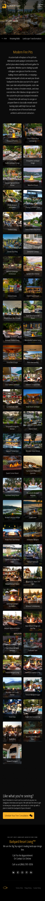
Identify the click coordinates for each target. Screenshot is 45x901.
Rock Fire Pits (16, 781)
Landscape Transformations (32, 38)
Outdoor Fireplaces (20, 786)
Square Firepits (39, 768)
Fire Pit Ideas (38, 776)
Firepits (29, 786)
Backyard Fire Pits (7, 778)
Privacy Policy (28, 888)
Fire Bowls (35, 781)
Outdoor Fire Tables (29, 783)
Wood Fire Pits (37, 786)
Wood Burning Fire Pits (35, 773)
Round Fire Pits (16, 770)
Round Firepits (5, 770)
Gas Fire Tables (29, 778)
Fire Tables (40, 783)
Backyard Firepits (19, 778)
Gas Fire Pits (18, 783)
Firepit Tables (7, 773)
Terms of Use (19, 888)
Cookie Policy (37, 888)
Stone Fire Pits (25, 781)
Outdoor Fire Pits (27, 770)
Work (5, 38)
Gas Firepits (9, 783)
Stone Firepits (6, 781)
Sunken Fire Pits (6, 768)
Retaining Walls (15, 38)
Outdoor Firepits (8, 786)
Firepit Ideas (29, 776)
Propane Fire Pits (39, 770)
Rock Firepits (39, 778)
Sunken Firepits (17, 768)
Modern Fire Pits (8, 776)
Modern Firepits (19, 776)
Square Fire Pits (28, 768)
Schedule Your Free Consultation (16, 815)
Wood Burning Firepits (19, 773)
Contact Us (20, 858)
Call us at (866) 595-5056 (22, 864)
